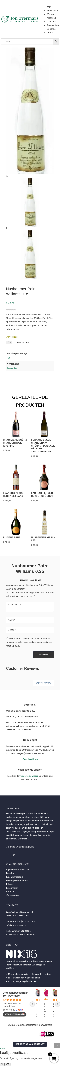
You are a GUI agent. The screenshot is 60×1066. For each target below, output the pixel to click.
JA (2, 1064)
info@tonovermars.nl (16, 925)
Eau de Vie (35, 580)
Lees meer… (23, 839)
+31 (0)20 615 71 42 (25, 921)
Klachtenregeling (14, 877)
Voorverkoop (12, 895)
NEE (7, 1064)
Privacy (9, 884)
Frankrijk (23, 580)
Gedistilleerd (53, 10)
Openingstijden (30, 759)
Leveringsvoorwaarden (17, 880)
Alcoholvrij (52, 18)
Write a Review (43, 683)
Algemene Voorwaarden (17, 869)
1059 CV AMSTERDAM (17, 915)
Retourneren (12, 888)
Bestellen (23, 343)
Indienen (43, 654)
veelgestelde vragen (29, 776)
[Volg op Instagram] (14, 855)
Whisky (50, 14)
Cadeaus (51, 21)
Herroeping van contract (30, 1044)
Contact (50, 32)
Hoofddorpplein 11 (23, 912)
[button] (2, 1048)
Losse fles (12, 368)
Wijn (49, 7)
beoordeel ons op (13, 1014)
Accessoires (53, 25)
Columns (51, 29)
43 (8, 358)
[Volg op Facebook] (8, 855)
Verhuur (10, 892)
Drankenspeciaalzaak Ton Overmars (15, 994)
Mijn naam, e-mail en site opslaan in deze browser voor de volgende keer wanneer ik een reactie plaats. (29, 642)
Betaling (10, 873)
